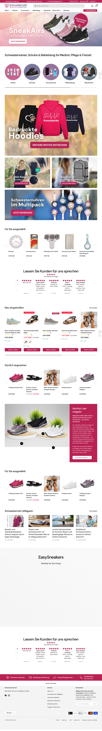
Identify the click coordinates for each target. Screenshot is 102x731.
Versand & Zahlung (53, 697)
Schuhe (14, 10)
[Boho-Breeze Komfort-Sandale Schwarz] (89, 320)
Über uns (50, 691)
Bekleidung (36, 10)
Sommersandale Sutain (69, 331)
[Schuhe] (32, 72)
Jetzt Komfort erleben (81, 457)
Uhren (7, 10)
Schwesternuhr (12, 720)
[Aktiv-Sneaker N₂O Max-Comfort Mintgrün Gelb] (13, 320)
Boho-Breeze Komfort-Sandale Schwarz (88, 332)
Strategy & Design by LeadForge (89, 720)
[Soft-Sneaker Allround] (51, 320)
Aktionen (66, 10)
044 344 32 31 (74, 1)
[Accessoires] (51, 72)
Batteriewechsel (52, 704)
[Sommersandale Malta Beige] (32, 320)
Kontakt (57, 720)
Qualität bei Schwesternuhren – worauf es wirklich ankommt (84, 533)
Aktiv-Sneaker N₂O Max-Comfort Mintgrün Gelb (13, 332)
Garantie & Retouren (53, 701)
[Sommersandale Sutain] (70, 320)
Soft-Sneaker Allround (50, 331)
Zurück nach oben (51, 683)
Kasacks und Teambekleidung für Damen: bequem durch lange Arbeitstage (14, 533)
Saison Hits (56, 10)
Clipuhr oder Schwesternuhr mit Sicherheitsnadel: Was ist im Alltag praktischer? (39, 533)
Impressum (64, 720)
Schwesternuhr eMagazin (55, 694)
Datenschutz (77, 720)
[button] (96, 5)
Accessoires (25, 10)
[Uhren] (13, 72)
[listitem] (16, 245)
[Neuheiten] (89, 72)
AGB (70, 720)
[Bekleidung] (70, 72)
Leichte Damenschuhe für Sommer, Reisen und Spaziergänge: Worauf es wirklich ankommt (62, 533)
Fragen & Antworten (53, 707)
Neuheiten (47, 10)
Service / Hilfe (84, 1)
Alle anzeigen (93, 308)
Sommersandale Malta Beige (31, 332)
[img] (51, 274)
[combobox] (59, 6)
